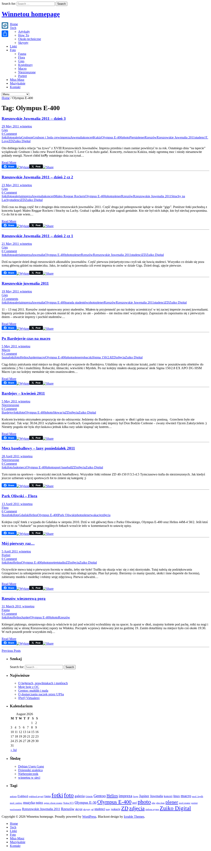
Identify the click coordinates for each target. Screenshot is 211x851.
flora (5, 515)
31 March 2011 (12, 606)
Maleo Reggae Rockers (69, 196)
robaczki (87, 357)
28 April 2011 (11, 456)
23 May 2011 (11, 185)
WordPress (89, 816)
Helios (24, 357)
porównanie (15, 809)
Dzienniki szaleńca (30, 770)
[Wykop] (22, 167)
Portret (22, 76)
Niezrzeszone (27, 72)
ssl (92, 809)
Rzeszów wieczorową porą (24, 598)
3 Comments (10, 299)
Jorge (135, 796)
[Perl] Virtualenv (29, 698)
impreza (65, 137)
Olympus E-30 (85, 802)
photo (125, 137)
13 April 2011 (11, 504)
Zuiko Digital (21, 141)
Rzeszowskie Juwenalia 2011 (176, 137)
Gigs (21, 61)
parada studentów (77, 302)
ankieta (13, 796)
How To (23, 35)
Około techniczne (29, 39)
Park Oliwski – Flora (19, 496)
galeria (17, 137)
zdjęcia (120, 357)
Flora (21, 57)
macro (41, 357)
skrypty (86, 809)
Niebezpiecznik (28, 774)
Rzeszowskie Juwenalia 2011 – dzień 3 (34, 118)
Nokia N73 (68, 803)
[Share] (5, 34)
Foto (13, 50)
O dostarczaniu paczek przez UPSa (41, 694)
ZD (10, 141)
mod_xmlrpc (16, 803)
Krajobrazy (25, 65)
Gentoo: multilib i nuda (33, 690)
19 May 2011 (11, 291)
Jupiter (32, 357)
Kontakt (15, 87)
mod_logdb (197, 796)
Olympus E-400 (111, 137)
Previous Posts (11, 650)
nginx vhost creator (53, 803)
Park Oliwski (66, 515)
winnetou (26, 126)
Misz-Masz (17, 79)
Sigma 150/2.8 (102, 357)
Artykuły (24, 31)
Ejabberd (23, 796)
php (153, 803)
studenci (200, 137)
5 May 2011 (10, 346)
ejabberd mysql (36, 796)
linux (176, 796)
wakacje (96, 515)
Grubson (27, 137)
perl (134, 802)
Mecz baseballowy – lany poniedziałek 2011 (38, 448)
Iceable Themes (134, 816)
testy (108, 809)
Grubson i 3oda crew (46, 137)
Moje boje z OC (28, 687)
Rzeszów (151, 137)
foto (10, 137)
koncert (88, 137)
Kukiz (97, 137)
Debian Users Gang (31, 766)
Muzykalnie (17, 83)
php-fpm (160, 803)
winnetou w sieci (29, 777)
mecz (22, 467)
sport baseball (63, 467)
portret (53, 562)
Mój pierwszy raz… (18, 543)
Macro (22, 68)
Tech (13, 28)
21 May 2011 (11, 243)
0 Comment (9, 133)
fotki (5, 137)
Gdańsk (24, 515)
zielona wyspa (152, 809)
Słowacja (59, 412)
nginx (39, 802)
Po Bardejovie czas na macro (26, 338)
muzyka (29, 802)
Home (14, 24)
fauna (5, 357)
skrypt (78, 809)
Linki (13, 46)
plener (141, 137)
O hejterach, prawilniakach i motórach (43, 683)
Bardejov (8, 412)
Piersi (133, 137)
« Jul (14, 750)
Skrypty (23, 42)
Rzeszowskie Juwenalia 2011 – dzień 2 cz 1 (37, 236)
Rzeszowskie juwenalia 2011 (25, 283)
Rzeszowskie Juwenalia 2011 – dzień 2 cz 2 (37, 177)
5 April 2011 (10, 551)
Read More (9, 162)
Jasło (16, 467)
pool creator (184, 803)
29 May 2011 (11, 126)
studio (62, 562)
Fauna (22, 54)
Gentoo (100, 795)
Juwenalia (76, 137)
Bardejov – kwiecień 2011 (23, 393)
